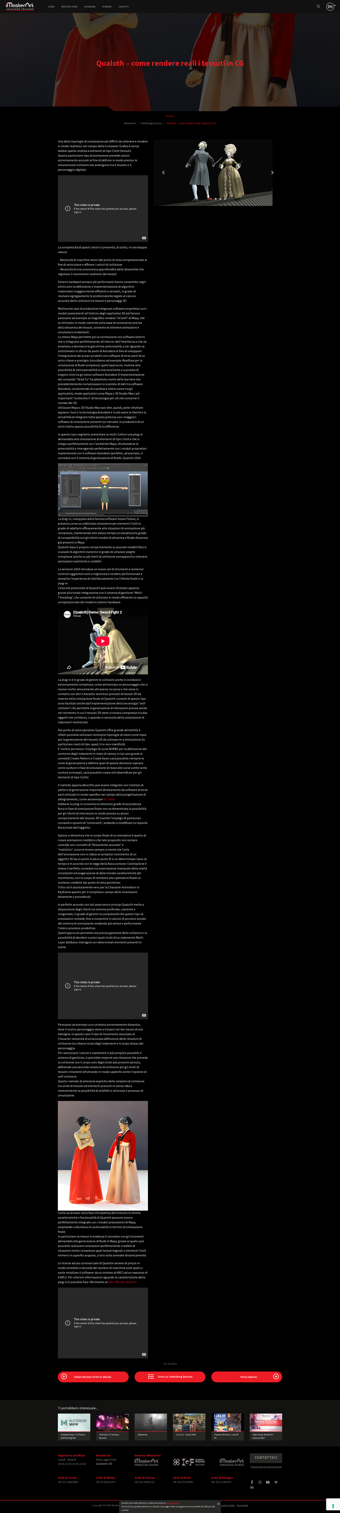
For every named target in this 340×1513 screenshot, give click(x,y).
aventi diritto (228, 1505)
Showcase (89, 6)
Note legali (242, 1505)
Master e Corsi (69, 6)
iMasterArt (130, 123)
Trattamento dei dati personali (266, 1466)
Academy (107, 6)
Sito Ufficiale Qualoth (122, 1282)
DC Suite (109, 799)
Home (51, 6)
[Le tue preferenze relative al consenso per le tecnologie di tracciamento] (333, 1506)
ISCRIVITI (102, 1464)
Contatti (123, 6)
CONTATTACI (266, 1457)
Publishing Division (151, 123)
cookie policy (173, 1502)
